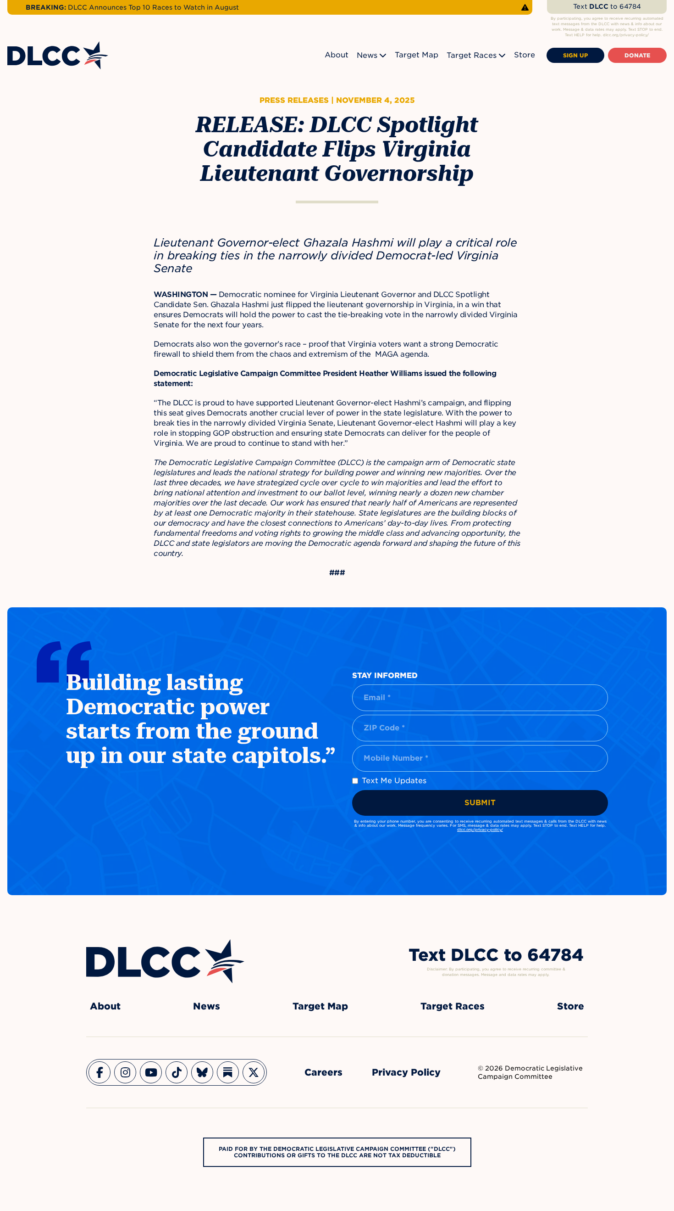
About (336, 54)
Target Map (416, 54)
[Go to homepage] (165, 961)
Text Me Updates (394, 780)
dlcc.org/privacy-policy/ (480, 829)
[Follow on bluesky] (202, 1072)
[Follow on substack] (228, 1072)
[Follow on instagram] (125, 1072)
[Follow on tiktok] (177, 1072)
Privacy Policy (406, 1072)
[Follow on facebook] (99, 1072)
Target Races (472, 55)
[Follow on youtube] (151, 1072)
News (367, 55)
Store (524, 54)
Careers (323, 1072)
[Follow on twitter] (254, 1072)
